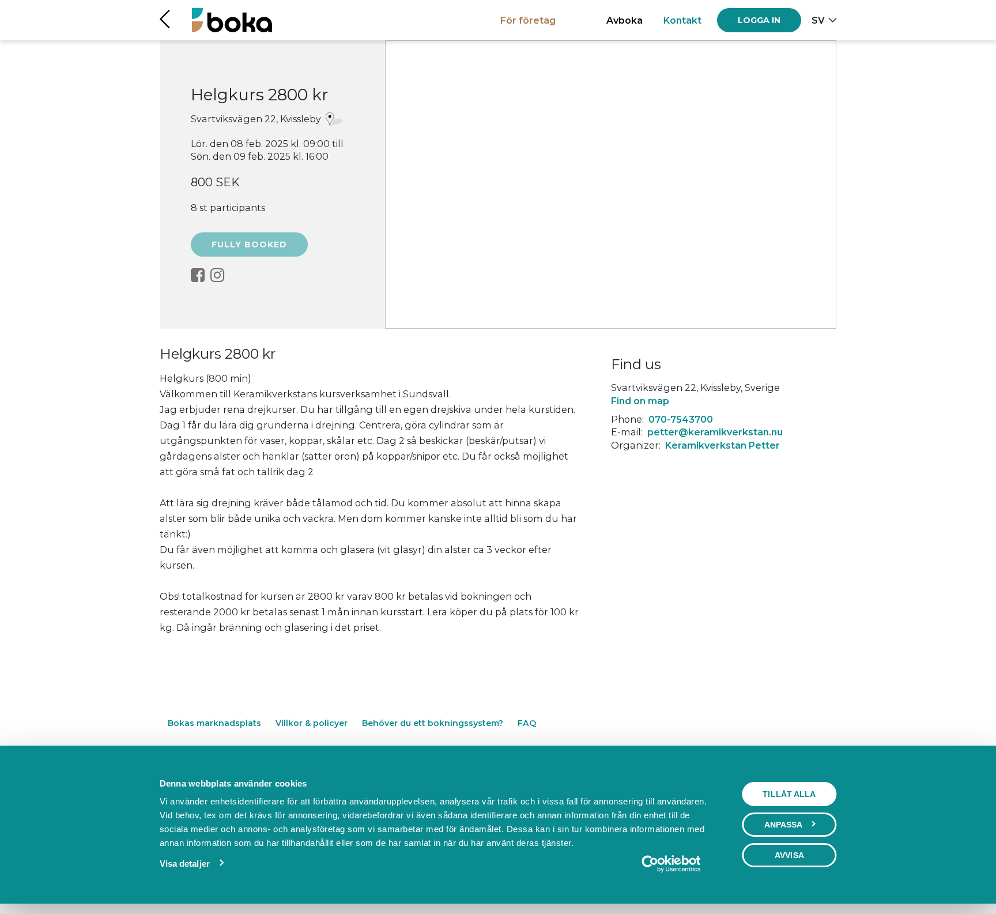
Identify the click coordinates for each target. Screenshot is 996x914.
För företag (528, 20)
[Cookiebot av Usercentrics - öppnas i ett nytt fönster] (670, 863)
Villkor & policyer (313, 723)
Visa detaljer (185, 863)
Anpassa (783, 824)
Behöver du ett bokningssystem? (433, 723)
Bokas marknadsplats (215, 723)
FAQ (527, 723)
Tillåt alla (789, 794)
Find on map (640, 401)
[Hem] (232, 20)
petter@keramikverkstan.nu (715, 432)
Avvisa (789, 855)
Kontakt (682, 20)
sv (818, 20)
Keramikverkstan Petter (722, 445)
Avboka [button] (624, 20)
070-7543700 (680, 419)
